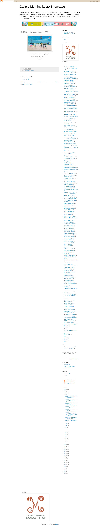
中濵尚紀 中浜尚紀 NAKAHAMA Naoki (68, 245)
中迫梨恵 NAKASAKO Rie (69, 113)
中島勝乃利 (66, 325)
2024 (65, 392)
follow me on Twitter (74, 359)
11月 (66, 423)
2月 (66, 440)
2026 (65, 389)
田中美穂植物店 (67, 334)
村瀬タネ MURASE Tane (69, 241)
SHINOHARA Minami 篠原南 (70, 167)
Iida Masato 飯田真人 (68, 222)
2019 (65, 451)
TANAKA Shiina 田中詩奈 (69, 236)
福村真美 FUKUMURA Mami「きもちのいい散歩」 (71, 418)
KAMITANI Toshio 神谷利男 (69, 186)
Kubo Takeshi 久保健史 (68, 164)
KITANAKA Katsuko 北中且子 (70, 311)
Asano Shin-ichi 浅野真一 (69, 264)
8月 (66, 429)
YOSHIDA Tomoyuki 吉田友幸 (70, 197)
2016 (65, 457)
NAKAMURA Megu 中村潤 (69, 107)
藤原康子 (65, 341)
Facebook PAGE (67, 364)
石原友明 (65, 338)
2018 (65, 453)
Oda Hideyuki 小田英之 (68, 226)
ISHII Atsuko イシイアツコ (69, 95)
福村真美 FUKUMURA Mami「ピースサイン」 (71, 407)
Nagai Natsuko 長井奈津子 (69, 193)
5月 (66, 434)
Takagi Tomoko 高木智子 (69, 135)
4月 (66, 436)
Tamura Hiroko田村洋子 (69, 81)
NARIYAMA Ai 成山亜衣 (68, 88)
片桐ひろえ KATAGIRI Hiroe (70, 183)
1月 (66, 442)
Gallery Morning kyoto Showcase (42, 6)
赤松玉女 (65, 247)
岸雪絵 (65, 328)
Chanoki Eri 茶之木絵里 (69, 303)
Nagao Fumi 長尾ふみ (68, 140)
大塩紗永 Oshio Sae (68, 214)
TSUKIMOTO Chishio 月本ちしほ (71, 116)
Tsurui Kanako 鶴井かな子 (69, 134)
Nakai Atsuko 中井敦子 (68, 252)
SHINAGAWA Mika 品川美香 (70, 316)
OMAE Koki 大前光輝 (68, 278)
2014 (65, 460)
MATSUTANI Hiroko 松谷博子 (70, 138)
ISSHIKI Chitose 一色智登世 (69, 272)
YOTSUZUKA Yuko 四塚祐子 (70, 100)
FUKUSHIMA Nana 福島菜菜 (70, 266)
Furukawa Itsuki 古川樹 (68, 267)
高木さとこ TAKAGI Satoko (69, 173)
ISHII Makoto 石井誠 (68, 270)
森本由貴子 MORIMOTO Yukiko (70, 330)
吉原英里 (65, 150)
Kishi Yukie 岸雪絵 (67, 162)
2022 (65, 446)
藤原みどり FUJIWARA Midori (70, 217)
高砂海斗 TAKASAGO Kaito (69, 175)
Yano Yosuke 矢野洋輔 (68, 118)
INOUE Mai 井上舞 (67, 201)
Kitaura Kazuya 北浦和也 (69, 103)
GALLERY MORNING (69, 381)
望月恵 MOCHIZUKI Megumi (70, 200)
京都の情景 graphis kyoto (69, 366)
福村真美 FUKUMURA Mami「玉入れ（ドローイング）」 (71, 400)
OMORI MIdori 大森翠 (68, 280)
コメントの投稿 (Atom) (27, 84)
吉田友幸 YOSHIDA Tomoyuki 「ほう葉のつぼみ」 (71, 397)
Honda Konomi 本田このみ (69, 72)
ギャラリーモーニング (70, 383)
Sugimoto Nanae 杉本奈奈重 (70, 317)
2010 (65, 468)
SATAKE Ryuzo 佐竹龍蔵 (69, 231)
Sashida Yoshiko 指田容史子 (70, 283)
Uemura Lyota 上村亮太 (69, 89)
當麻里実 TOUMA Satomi (69, 216)
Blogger (57, 524)
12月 (66, 394)
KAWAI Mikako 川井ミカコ (69, 156)
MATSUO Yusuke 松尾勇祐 (69, 105)
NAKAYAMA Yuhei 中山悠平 (69, 192)
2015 (65, 458)
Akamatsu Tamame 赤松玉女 (70, 143)
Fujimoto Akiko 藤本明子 (69, 306)
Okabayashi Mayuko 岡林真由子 (70, 126)
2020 (65, 449)
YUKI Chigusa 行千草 (68, 322)
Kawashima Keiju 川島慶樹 (69, 208)
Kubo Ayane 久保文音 (68, 275)
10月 (66, 425)
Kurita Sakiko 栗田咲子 (68, 83)
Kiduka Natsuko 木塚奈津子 (69, 187)
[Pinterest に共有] (30, 69)
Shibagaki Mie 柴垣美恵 (69, 80)
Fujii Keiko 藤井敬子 (68, 213)
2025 (65, 391)
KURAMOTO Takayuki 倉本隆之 (70, 145)
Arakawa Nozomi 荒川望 (69, 99)
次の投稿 (23, 82)
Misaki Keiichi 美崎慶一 (69, 77)
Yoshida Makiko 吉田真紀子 (69, 158)
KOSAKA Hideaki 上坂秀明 (69, 203)
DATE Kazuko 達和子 (68, 304)
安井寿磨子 (66, 292)
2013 (65, 462)
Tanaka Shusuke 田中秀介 (69, 181)
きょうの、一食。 (67, 373)
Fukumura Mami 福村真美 (29, 70)
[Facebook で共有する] (29, 69)
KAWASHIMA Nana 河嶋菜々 (70, 86)
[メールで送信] (24, 69)
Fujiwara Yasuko (67, 308)
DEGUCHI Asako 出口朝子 (69, 114)
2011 (65, 466)
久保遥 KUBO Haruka (68, 129)
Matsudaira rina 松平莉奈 (69, 152)
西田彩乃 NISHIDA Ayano (69, 220)
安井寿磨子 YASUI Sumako (69, 294)
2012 (65, 464)
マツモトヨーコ (67, 179)
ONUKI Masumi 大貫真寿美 (69, 314)
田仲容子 (65, 336)
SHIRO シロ (66, 253)
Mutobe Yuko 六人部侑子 (69, 242)
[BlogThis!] (26, 69)
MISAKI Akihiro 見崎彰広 (69, 205)
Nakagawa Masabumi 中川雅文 (70, 108)
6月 (66, 432)
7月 (66, 431)
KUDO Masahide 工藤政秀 (69, 250)
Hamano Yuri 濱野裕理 (68, 85)
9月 (66, 427)
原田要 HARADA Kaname (69, 153)
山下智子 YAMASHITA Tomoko (70, 198)
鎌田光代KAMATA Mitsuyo (69, 300)
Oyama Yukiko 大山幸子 (69, 230)
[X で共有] (27, 69)
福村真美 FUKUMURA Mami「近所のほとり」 (71, 404)
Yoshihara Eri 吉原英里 (68, 71)
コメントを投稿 (25, 79)
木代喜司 (65, 298)
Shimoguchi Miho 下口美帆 (69, 234)
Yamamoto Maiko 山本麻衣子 (70, 78)
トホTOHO (66, 123)
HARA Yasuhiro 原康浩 (68, 248)
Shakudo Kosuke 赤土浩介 (69, 233)
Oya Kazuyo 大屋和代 (68, 228)
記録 (65, 39)
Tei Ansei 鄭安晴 (67, 285)
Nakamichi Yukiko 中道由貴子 (70, 94)
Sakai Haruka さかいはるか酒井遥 (71, 91)
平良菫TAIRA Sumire (68, 239)
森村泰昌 (65, 333)
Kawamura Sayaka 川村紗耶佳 (70, 131)
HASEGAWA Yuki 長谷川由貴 (70, 111)
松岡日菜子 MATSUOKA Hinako (71, 260)
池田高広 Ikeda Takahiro (69, 211)
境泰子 (65, 327)
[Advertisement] (67, 480)
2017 (65, 455)
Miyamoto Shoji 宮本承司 (69, 166)
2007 (65, 473)
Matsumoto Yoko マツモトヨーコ (71, 68)
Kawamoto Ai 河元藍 (68, 312)
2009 (65, 469)
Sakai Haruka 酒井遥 (68, 176)
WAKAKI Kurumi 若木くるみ (69, 137)
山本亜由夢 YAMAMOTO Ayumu (71, 295)
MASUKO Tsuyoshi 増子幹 (69, 223)
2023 (65, 444)
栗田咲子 (65, 172)
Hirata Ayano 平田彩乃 (68, 269)
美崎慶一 (65, 155)
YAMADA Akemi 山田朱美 (69, 320)
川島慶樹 (65, 258)
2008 (65, 471)
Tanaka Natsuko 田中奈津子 (69, 238)
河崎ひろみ (66, 206)
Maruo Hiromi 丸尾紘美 (68, 225)
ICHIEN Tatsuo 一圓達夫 (69, 125)
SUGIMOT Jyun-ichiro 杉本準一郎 (71, 147)
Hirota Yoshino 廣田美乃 (69, 66)
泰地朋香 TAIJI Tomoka (68, 141)
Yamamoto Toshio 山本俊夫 (69, 178)
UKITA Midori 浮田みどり (69, 319)
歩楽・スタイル (67, 368)
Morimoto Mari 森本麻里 (69, 277)
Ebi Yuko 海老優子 (67, 120)
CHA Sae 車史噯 (67, 301)
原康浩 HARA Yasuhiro (68, 291)
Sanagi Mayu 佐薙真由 (68, 281)
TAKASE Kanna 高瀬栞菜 (69, 195)
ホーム (39, 82)
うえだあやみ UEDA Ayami (69, 256)
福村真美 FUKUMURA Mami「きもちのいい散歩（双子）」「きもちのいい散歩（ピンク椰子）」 (71, 414)
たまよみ (65, 375)
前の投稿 (57, 82)
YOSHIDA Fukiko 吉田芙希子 (70, 255)
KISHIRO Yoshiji (67, 273)
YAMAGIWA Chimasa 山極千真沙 (71, 288)
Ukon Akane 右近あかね (69, 122)
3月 (66, 438)
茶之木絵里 (66, 262)
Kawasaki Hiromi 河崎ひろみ (70, 74)
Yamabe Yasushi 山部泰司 (69, 97)
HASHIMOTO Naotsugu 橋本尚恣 (71, 169)
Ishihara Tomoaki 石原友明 (69, 309)
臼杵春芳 (65, 339)
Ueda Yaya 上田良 (67, 286)
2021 (65, 447)
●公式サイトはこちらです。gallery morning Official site (69, 33)
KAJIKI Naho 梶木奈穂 (68, 184)
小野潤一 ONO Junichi (68, 209)
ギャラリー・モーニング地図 (70, 324)
